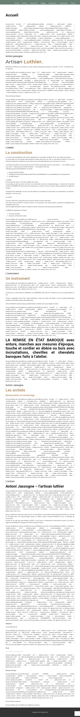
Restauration (52, 3)
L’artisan (24, 3)
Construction (34, 3)
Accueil (17, 3)
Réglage (43, 3)
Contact (73, 3)
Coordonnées (64, 3)
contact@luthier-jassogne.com (14, 651)
